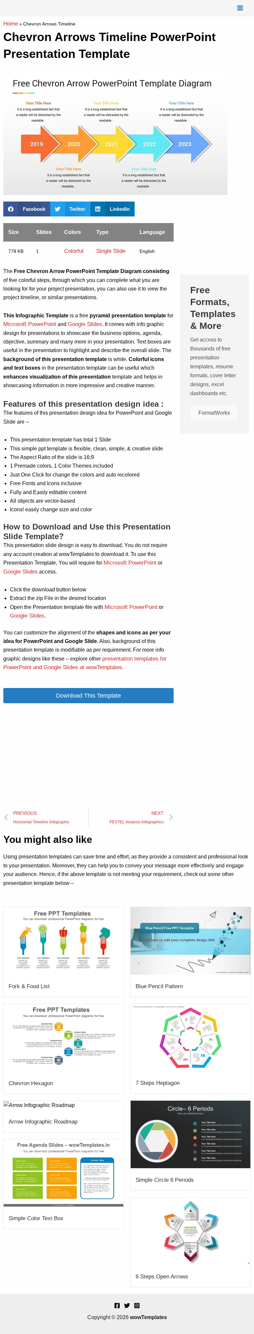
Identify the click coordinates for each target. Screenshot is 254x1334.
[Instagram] (137, 1306)
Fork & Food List (29, 986)
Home (10, 24)
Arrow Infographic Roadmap (43, 1122)
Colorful (73, 251)
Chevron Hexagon (31, 1083)
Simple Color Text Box (36, 1218)
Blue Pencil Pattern (159, 986)
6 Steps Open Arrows (162, 1276)
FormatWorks (214, 413)
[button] (26, 209)
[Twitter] (127, 1306)
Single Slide (110, 251)
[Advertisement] (88, 756)
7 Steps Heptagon (158, 1083)
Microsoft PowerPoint (29, 324)
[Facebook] (117, 1306)
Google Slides (85, 324)
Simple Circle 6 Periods (165, 1180)
